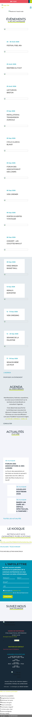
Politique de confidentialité (19, 683)
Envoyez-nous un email (10, 636)
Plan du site (13, 681)
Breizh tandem (24, 686)
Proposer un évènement (12, 377)
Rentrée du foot (14, 68)
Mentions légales (22, 681)
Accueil (7, 681)
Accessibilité (8, 683)
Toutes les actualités (12, 518)
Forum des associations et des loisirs (13, 169)
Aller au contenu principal (8, 691)
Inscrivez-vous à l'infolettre (11, 649)
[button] (7, 698)
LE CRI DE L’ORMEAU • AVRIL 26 (16, 419)
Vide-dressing (13, 315)
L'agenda (7, 372)
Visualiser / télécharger (10, 547)
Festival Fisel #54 (14, 45)
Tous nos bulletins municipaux (11, 551)
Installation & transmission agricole (13, 117)
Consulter (7, 423)
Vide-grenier (12, 194)
